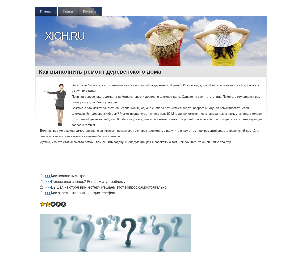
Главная (46, 11)
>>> (48, 176)
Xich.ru (64, 36)
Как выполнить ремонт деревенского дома (100, 71)
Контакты (90, 11)
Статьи (68, 11)
